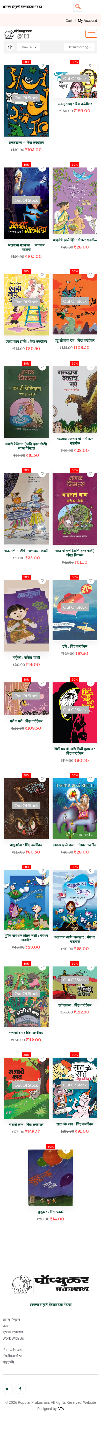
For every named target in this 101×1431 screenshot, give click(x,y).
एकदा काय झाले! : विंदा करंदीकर (26, 341)
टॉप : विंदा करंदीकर (74, 646)
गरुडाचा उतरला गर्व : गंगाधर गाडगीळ (75, 441)
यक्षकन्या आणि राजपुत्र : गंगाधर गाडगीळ (74, 939)
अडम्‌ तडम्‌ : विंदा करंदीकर (75, 104)
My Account (87, 20)
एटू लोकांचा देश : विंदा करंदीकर (75, 340)
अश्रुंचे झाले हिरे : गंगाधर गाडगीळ (75, 240)
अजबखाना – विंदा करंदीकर (26, 142)
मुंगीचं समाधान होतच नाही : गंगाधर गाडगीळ (26, 937)
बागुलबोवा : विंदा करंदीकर (26, 845)
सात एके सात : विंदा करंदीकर (74, 1124)
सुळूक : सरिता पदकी (50, 1212)
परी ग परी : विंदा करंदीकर (26, 721)
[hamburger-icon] (91, 34)
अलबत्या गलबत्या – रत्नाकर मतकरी (26, 247)
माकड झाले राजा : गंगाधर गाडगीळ (74, 845)
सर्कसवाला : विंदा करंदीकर (74, 1005)
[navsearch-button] (77, 7)
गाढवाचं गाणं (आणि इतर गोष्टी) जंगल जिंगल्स (75, 552)
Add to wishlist (42, 65)
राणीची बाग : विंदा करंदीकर (26, 1032)
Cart (69, 20)
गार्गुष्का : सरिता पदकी (26, 657)
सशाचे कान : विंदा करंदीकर (26, 1124)
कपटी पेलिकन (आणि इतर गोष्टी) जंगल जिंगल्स (26, 446)
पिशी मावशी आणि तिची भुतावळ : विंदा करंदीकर (74, 751)
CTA (60, 1409)
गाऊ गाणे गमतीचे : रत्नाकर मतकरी (26, 550)
